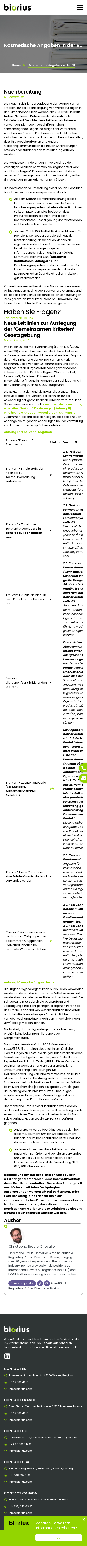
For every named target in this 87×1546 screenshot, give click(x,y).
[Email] (47, 1283)
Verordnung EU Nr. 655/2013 (29, 385)
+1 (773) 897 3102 (12, 1475)
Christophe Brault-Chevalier (32, 1246)
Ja (58, 1538)
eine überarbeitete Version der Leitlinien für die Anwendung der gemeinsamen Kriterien (37, 398)
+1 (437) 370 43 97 (12, 1506)
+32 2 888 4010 (12, 1382)
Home (16, 65)
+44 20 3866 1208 (12, 1444)
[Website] (40, 1283)
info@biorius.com (12, 1389)
